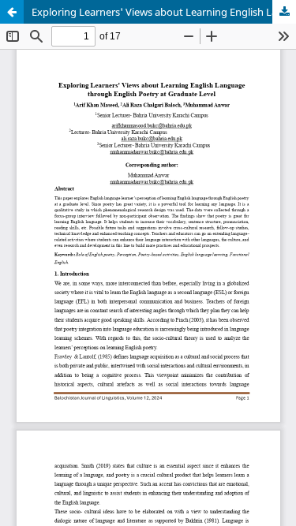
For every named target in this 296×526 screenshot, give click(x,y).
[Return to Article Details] (12, 12)
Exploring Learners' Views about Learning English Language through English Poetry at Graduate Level (164, 12)
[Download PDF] (284, 12)
